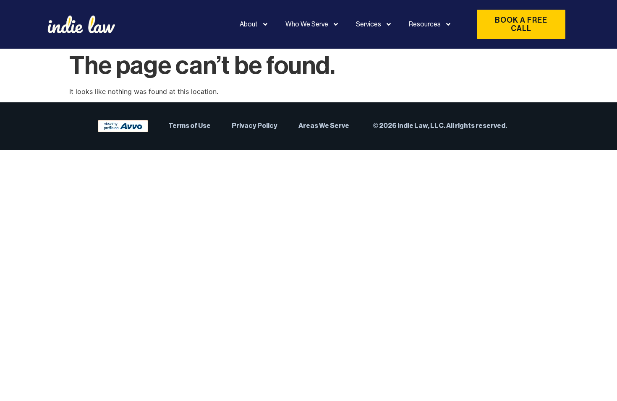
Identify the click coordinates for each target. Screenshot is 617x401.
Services (368, 24)
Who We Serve (306, 24)
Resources (425, 24)
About (249, 24)
